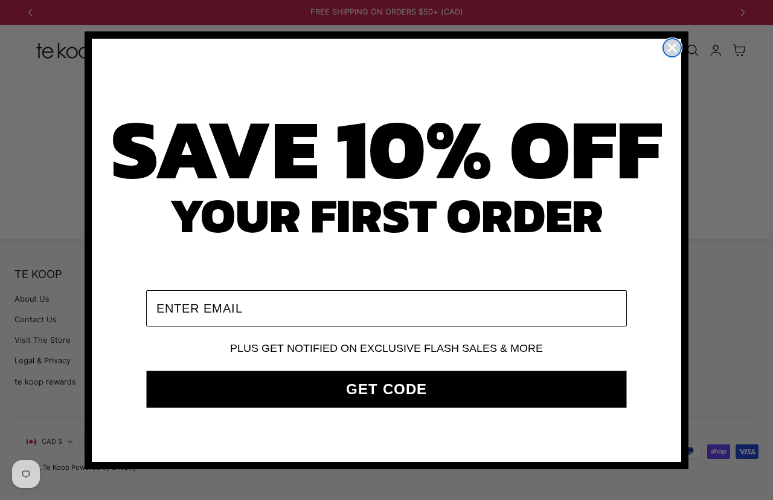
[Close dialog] (672, 48)
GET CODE (386, 389)
